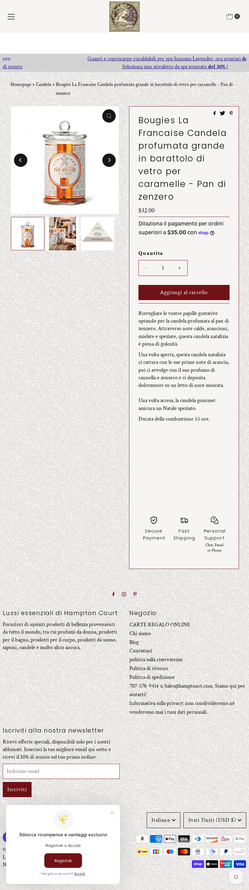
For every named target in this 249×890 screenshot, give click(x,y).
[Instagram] (124, 594)
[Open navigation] (11, 16)
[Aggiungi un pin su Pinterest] (231, 114)
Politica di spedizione (152, 677)
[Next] (109, 160)
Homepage (21, 84)
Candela (43, 84)
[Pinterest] (135, 594)
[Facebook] (113, 594)
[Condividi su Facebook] (215, 114)
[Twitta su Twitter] (223, 114)
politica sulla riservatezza (155, 659)
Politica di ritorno (148, 668)
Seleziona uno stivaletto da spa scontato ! (125, 66)
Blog (134, 642)
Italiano (161, 820)
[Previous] (20, 160)
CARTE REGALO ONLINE (159, 624)
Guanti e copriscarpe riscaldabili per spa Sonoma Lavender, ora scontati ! (124, 58)
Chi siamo (140, 633)
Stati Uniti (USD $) (212, 820)
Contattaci (140, 650)
